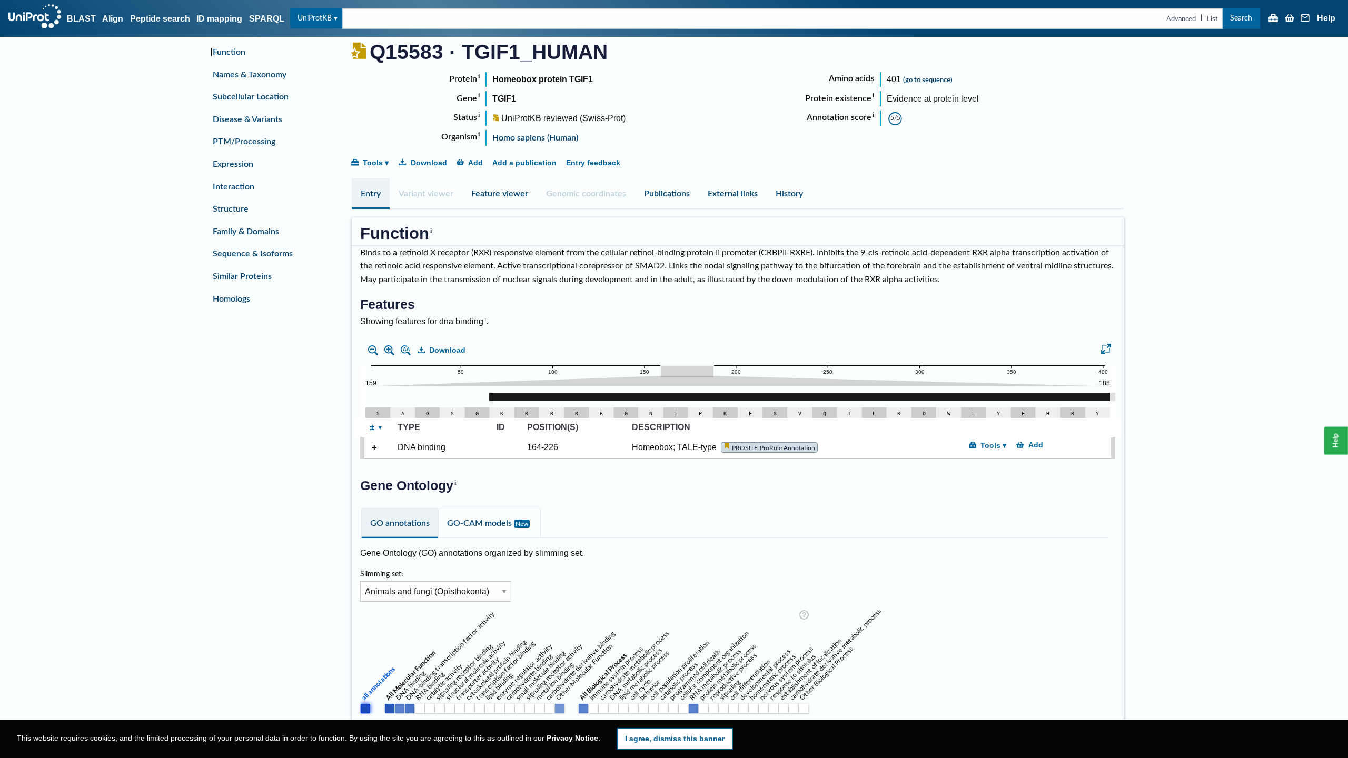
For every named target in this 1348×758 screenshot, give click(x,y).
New (522, 524)
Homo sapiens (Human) (535, 138)
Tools (373, 162)
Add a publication (524, 162)
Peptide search (160, 18)
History (789, 194)
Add (475, 162)
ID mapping (219, 18)
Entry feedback (593, 162)
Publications (667, 194)
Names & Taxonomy (249, 75)
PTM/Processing (244, 141)
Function (229, 52)
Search (1241, 18)
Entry (371, 194)
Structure (231, 209)
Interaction (233, 187)
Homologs (231, 299)
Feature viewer (499, 194)
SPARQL (266, 18)
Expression (233, 164)
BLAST (81, 18)
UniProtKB (315, 18)
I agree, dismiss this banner (675, 738)
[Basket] (1289, 19)
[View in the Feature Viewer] (1106, 350)
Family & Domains (246, 231)
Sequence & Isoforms (253, 254)
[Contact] (1305, 19)
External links (733, 194)
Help (1326, 18)
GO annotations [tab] (400, 523)
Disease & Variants (247, 119)
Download (429, 162)
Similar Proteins (242, 276)
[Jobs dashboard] (1273, 19)
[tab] (371, 193)
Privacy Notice (572, 738)
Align (112, 18)
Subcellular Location (251, 97)
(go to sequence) (928, 80)
